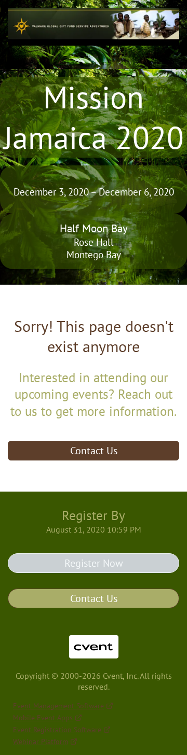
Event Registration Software (57, 729)
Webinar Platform (40, 741)
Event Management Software (58, 705)
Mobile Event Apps (43, 717)
